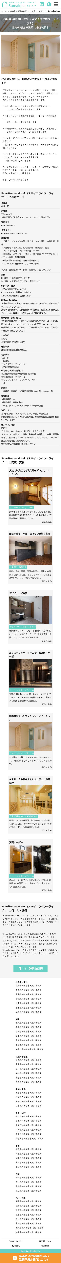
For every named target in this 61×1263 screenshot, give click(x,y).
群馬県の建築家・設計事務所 (28, 1031)
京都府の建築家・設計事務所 (28, 1121)
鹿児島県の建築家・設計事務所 (29, 1228)
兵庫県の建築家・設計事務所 (28, 1130)
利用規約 (16, 1245)
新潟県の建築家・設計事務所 (28, 1060)
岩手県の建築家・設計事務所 (28, 994)
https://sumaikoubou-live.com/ (14, 233)
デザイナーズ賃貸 (19, 593)
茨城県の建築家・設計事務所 (28, 1023)
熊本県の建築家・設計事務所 (28, 1214)
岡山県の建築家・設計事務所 (28, 1158)
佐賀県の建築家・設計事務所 (28, 1206)
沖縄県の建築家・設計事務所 (28, 1232)
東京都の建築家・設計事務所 (28, 1045)
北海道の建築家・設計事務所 (28, 985)
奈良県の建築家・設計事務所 (28, 1134)
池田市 (41, 11)
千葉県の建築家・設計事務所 (28, 1040)
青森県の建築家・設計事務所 (28, 990)
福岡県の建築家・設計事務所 (28, 1201)
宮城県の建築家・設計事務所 (28, 999)
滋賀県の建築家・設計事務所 (28, 1116)
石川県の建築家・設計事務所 (28, 1069)
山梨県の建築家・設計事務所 (28, 1077)
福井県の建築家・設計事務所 (28, 1073)
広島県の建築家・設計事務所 (28, 1162)
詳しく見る (47, 522)
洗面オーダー (16, 842)
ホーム (4, 11)
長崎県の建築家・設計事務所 (28, 1210)
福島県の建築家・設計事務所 (28, 1012)
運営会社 (45, 1245)
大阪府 (32, 11)
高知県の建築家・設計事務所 (28, 1191)
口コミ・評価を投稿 (30, 968)
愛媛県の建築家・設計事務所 (28, 1186)
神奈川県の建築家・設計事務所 (29, 1049)
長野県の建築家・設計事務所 (28, 1082)
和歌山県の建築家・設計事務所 (29, 1138)
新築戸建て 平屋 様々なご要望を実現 (29, 534)
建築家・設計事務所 (18, 11)
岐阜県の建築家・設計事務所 (28, 1092)
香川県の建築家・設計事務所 (28, 1182)
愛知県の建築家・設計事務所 (28, 1101)
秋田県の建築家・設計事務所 (28, 1003)
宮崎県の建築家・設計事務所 (28, 1223)
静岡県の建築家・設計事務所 (28, 1097)
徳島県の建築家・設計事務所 (28, 1177)
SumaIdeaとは (15, 1241)
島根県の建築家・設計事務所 (28, 1154)
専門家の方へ (45, 1241)
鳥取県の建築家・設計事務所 (28, 1149)
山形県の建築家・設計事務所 (28, 1008)
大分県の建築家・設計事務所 (28, 1219)
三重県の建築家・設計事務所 (28, 1106)
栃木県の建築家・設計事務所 (28, 1027)
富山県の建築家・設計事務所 (28, 1064)
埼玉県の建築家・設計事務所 (28, 1036)
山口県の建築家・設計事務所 (28, 1167)
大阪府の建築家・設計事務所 (28, 1125)
